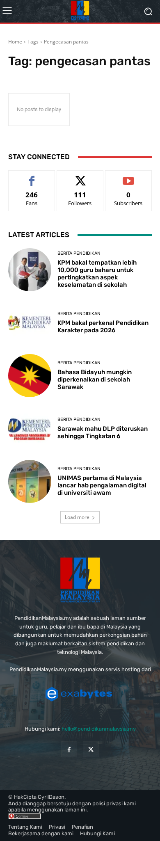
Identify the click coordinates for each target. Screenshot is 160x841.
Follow (80, 177)
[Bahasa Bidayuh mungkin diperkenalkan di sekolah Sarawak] (29, 375)
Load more (77, 517)
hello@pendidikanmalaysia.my (99, 729)
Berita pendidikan (79, 253)
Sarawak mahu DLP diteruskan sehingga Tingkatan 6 (102, 432)
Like (32, 177)
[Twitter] (91, 749)
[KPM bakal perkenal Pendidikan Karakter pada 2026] (29, 322)
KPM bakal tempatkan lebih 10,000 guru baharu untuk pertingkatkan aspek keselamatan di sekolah (97, 273)
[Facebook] (69, 749)
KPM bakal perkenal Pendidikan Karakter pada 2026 (103, 326)
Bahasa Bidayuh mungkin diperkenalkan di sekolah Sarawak (94, 379)
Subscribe (128, 177)
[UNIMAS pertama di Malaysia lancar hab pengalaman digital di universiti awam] (29, 481)
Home (15, 41)
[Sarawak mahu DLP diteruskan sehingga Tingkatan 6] (29, 428)
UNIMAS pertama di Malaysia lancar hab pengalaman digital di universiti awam (101, 485)
